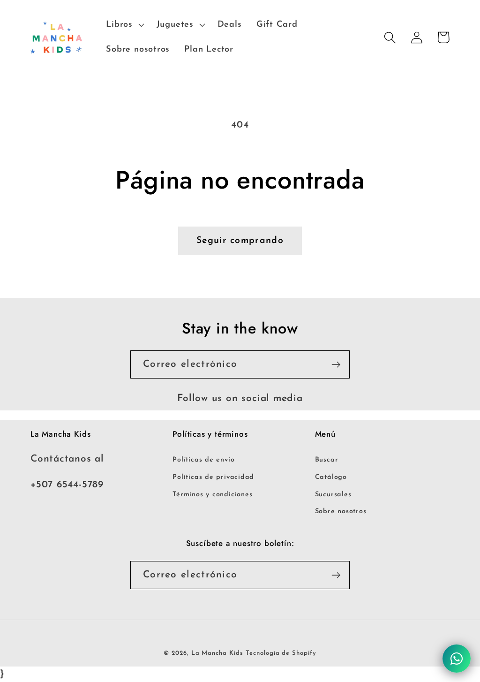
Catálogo (331, 477)
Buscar (326, 459)
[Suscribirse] (335, 364)
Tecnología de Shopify (281, 653)
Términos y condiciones (212, 494)
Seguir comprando (240, 240)
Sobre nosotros (341, 511)
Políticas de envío (203, 459)
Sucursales (333, 494)
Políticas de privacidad (213, 477)
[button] (124, 25)
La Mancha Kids (217, 653)
